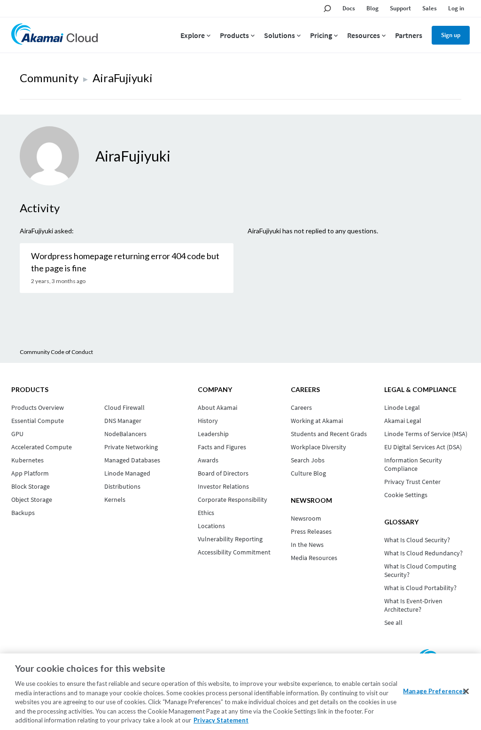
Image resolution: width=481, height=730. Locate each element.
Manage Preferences (434, 690)
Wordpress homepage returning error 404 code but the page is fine (125, 262)
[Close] (466, 691)
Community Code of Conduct (56, 351)
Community (49, 78)
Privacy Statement (221, 720)
